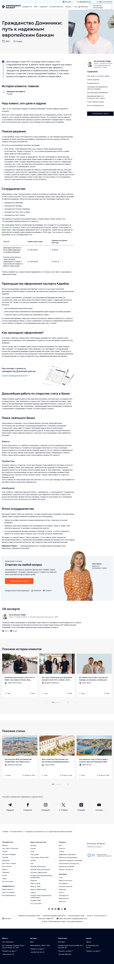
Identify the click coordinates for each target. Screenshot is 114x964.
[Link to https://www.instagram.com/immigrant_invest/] (55, 909)
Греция (33, 848)
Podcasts (81, 810)
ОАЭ (31, 863)
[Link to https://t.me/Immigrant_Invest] (52, 909)
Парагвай (5, 872)
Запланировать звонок (100, 113)
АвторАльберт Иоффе (102, 61)
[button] (19, 675)
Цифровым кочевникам (67, 854)
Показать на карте (9, 951)
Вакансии (62, 901)
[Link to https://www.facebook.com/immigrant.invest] (49, 909)
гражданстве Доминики (11, 227)
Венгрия (33, 845)
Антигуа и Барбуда (9, 854)
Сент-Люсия (6, 866)
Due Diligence (63, 883)
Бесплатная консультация (98, 7)
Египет (4, 875)
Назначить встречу (94, 847)
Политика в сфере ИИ (45, 918)
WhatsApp (84, 7)
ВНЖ (35, 7)
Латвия (33, 860)
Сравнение (43, 7)
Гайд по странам (8, 892)
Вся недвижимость (9, 895)
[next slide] (67, 702)
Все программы (7, 881)
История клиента (16, 831)
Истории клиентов (56, 7)
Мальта (4, 869)
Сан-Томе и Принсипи (10, 848)
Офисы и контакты (65, 880)
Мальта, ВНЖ (35, 883)
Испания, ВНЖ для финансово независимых (41, 876)
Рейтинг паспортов (66, 869)
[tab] (53, 702)
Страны (61, 851)
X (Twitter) (63, 810)
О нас (75, 7)
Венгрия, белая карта (38, 866)
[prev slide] (46, 702)
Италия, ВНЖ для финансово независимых (40, 896)
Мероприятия (63, 898)
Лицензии (62, 889)
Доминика (6, 860)
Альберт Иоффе (20, 615)
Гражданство (27, 7)
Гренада (5, 857)
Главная (5, 831)
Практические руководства (69, 863)
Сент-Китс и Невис (9, 863)
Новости (62, 848)
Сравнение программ (66, 866)
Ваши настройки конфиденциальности (73, 918)
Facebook (28, 810)
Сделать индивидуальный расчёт (15, 376)
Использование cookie (76, 916)
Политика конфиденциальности (54, 916)
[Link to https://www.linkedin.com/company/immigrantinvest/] (58, 909)
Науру (4, 878)
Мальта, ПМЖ (35, 886)
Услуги (61, 892)
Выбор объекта (7, 889)
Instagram (45, 810)
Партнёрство (63, 895)
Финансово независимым (68, 857)
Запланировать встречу (19, 581)
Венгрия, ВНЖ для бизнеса (40, 869)
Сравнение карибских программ (70, 860)
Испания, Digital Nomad (38, 872)
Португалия (34, 854)
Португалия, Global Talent (39, 857)
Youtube (99, 810)
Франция (33, 880)
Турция (4, 851)
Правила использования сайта (29, 916)
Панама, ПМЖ (35, 900)
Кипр (32, 851)
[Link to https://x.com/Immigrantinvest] (62, 909)
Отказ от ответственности (96, 916)
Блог (60, 845)
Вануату (5, 845)
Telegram (10, 810)
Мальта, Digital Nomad (38, 889)
